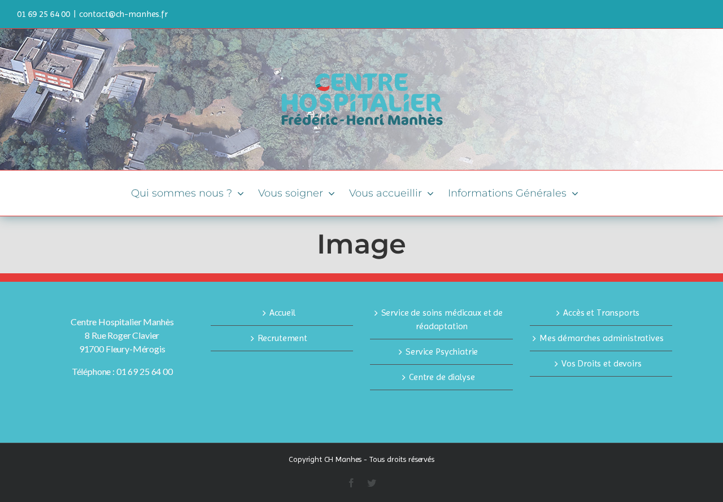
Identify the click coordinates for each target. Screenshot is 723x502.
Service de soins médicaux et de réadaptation (442, 319)
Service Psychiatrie (442, 351)
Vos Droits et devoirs (601, 363)
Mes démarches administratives (601, 338)
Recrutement (282, 338)
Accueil (282, 312)
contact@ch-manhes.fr (123, 13)
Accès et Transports (601, 312)
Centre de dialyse (441, 377)
